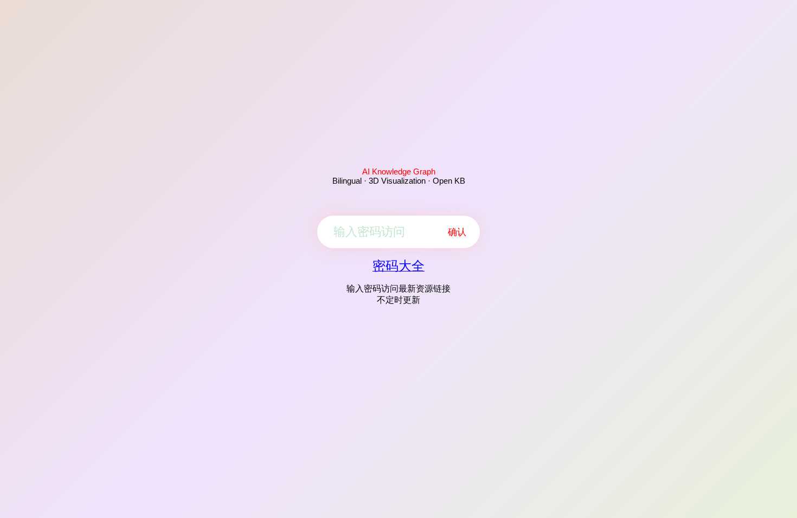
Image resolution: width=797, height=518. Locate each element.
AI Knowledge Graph (398, 171)
